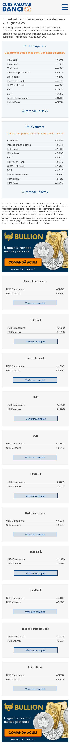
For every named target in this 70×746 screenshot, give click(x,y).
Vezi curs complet (35, 302)
